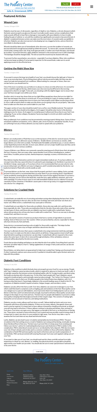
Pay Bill (65, 4)
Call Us (76, 4)
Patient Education (12, 383)
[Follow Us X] (1, 170)
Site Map (30, 394)
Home (8, 374)
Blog (8, 385)
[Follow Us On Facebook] (1, 166)
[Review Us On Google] (1, 173)
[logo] (19, 12)
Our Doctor (10, 376)
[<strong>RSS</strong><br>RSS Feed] (88, 15)
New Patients (11, 380)
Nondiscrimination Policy (41, 394)
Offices (9, 378)
